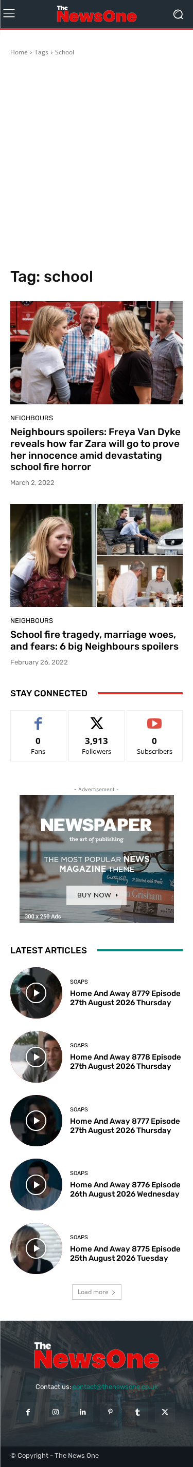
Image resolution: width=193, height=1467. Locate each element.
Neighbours (31, 418)
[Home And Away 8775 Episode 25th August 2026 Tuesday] (36, 1249)
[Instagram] (55, 1412)
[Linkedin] (83, 1412)
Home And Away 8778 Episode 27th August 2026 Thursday (125, 1061)
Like (38, 718)
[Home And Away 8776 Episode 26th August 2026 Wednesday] (36, 1184)
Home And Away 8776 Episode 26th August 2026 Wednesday (125, 1189)
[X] (165, 1412)
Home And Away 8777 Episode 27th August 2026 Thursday (125, 1126)
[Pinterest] (110, 1412)
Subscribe (155, 718)
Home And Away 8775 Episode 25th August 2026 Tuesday (125, 1253)
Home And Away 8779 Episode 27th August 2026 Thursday (125, 998)
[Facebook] (28, 1412)
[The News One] (96, 14)
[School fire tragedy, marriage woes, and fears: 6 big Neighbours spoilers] (96, 555)
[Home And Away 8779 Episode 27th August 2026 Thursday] (36, 993)
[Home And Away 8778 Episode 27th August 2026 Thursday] (36, 1057)
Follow (96, 718)
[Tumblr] (138, 1412)
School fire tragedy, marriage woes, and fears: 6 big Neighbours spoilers (94, 640)
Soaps (79, 982)
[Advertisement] (96, 163)
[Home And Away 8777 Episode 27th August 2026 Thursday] (36, 1121)
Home (19, 52)
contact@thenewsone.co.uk (115, 1387)
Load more (93, 1291)
